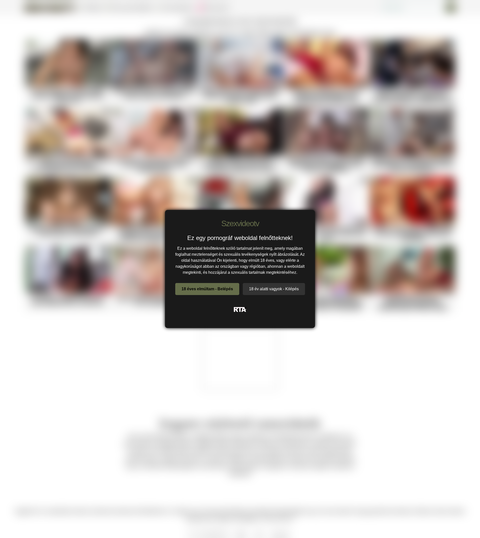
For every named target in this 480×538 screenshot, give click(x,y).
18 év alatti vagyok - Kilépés (274, 289)
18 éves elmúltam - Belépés (207, 289)
